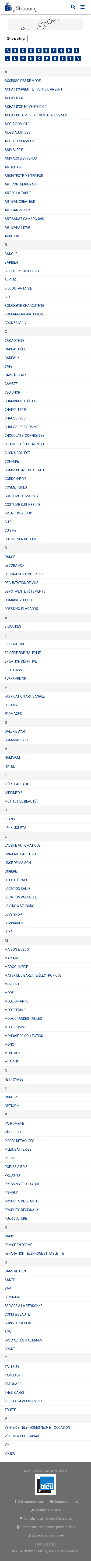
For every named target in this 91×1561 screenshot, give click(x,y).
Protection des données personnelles (47, 1527)
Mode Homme (15, 1027)
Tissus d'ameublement (24, 1401)
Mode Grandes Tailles (23, 1018)
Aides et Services (19, 141)
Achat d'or (14, 98)
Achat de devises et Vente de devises (36, 115)
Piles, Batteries (18, 1149)
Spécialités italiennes (23, 1340)
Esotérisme (14, 670)
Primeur (11, 1192)
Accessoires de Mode (23, 81)
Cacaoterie (14, 340)
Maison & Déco (17, 949)
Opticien (12, 1106)
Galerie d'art (16, 731)
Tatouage (13, 1384)
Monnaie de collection (24, 1036)
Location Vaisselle (21, 897)
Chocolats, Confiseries (25, 435)
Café (9, 366)
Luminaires (14, 923)
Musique (12, 1062)
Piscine (10, 1158)
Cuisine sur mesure (21, 539)
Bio (7, 297)
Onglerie (12, 1097)
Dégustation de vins (21, 583)
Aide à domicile (17, 124)
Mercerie (12, 984)
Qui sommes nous (31, 1502)
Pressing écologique (22, 1184)
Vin (7, 1445)
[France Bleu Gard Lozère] (46, 1484)
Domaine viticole (19, 600)
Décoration (14, 565)
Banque (11, 254)
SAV (8, 1288)
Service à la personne (23, 1306)
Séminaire (13, 1297)
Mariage (12, 958)
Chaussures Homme (21, 427)
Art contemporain (21, 184)
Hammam (12, 758)
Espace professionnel (47, 1535)
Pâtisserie (13, 1132)
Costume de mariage (22, 496)
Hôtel (10, 766)
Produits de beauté (21, 1201)
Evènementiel (16, 679)
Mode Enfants (16, 1001)
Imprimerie (13, 793)
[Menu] (82, 7)
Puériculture (16, 1218)
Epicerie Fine (15, 644)
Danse (10, 557)
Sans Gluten (15, 1271)
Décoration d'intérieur (24, 574)
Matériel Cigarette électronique (33, 975)
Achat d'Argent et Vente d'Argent (34, 89)
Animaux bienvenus (21, 158)
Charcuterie (15, 410)
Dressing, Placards (21, 609)
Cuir (8, 522)
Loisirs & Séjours (19, 906)
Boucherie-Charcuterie (25, 305)
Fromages (13, 714)
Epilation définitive (21, 661)
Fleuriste (13, 705)
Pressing (12, 1175)
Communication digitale (25, 470)
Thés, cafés (14, 1392)
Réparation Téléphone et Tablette (34, 1253)
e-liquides (13, 626)
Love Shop (13, 914)
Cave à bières (16, 375)
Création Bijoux (18, 513)
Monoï (10, 1044)
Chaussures (15, 418)
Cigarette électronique (25, 444)
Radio (9, 1236)
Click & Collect (17, 453)
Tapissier (13, 1375)
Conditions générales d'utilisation (47, 1518)
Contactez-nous (65, 1502)
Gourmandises (17, 740)
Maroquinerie (16, 967)
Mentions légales (47, 1510)
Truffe (10, 1410)
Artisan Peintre (18, 210)
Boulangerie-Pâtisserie (25, 314)
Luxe (8, 932)
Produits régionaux (22, 1210)
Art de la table (18, 193)
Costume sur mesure (23, 504)
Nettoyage (14, 1079)
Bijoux (10, 280)
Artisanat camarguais (24, 219)
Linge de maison (18, 863)
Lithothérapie (17, 880)
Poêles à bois (16, 1167)
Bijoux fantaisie (18, 288)
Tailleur (12, 1367)
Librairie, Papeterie (21, 854)
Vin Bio (10, 1453)
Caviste (11, 384)
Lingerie (11, 871)
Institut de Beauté (20, 801)
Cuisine (10, 530)
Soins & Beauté (17, 1314)
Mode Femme (15, 1010)
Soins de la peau (18, 1323)
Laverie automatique (23, 845)
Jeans (10, 819)
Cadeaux (12, 358)
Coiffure (12, 461)
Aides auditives (18, 132)
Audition (12, 236)
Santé (10, 1280)
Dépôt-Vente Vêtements (25, 591)
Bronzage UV (16, 323)
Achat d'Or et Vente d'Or (26, 106)
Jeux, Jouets (15, 828)
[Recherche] (73, 7)
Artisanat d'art (18, 227)
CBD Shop (12, 392)
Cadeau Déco (16, 349)
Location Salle (17, 889)
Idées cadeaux (17, 784)
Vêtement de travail (22, 1436)
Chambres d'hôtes (20, 401)
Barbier (11, 262)
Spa (8, 1332)
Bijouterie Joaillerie (22, 271)
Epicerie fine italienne (23, 653)
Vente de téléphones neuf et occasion (37, 1427)
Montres (12, 1053)
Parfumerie (14, 1123)
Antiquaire (14, 167)
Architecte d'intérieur (24, 176)
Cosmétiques (16, 487)
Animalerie (14, 150)
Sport (10, 1349)
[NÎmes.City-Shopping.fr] (24, 7)
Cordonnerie (15, 479)
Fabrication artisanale (25, 696)
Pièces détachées (19, 1141)
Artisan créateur (20, 201)
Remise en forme (18, 1245)
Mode (9, 993)
